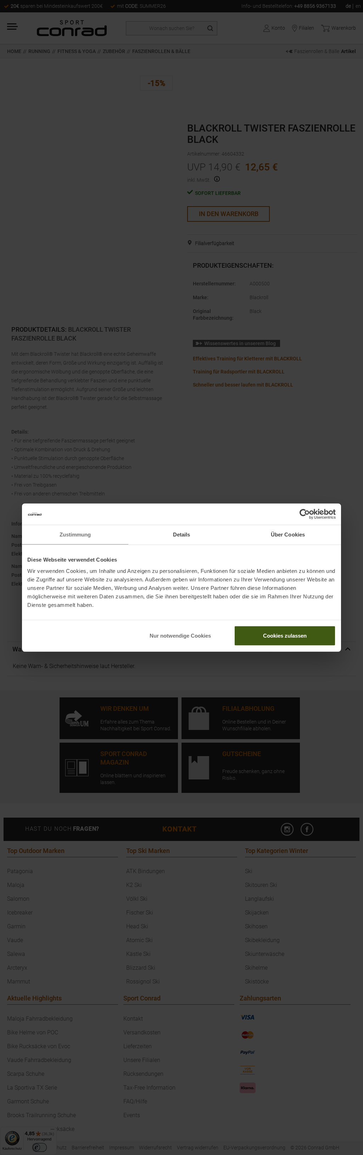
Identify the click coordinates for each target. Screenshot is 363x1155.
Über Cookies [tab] (288, 535)
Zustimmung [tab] (75, 535)
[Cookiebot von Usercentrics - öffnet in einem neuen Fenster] (305, 514)
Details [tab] (181, 535)
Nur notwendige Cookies (180, 635)
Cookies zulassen (285, 635)
